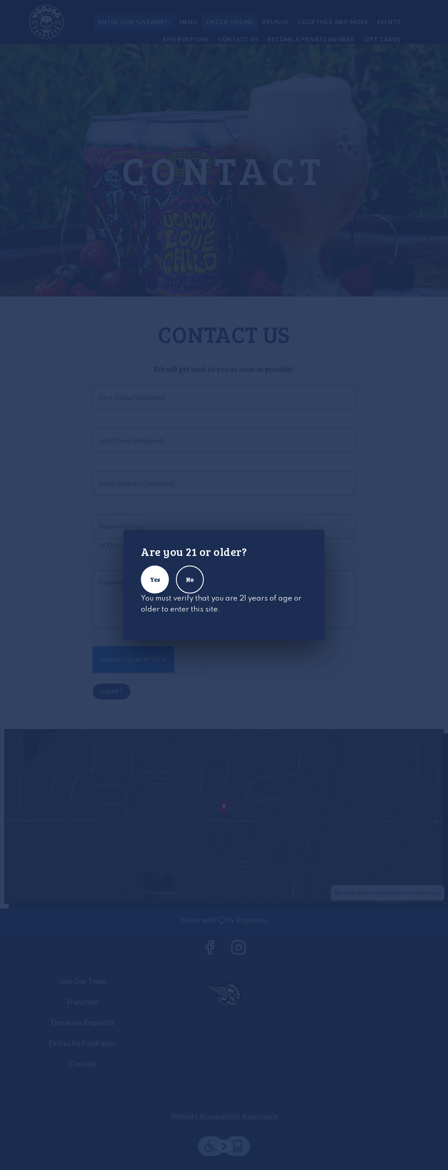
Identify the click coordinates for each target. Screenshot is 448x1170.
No (190, 579)
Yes (155, 579)
